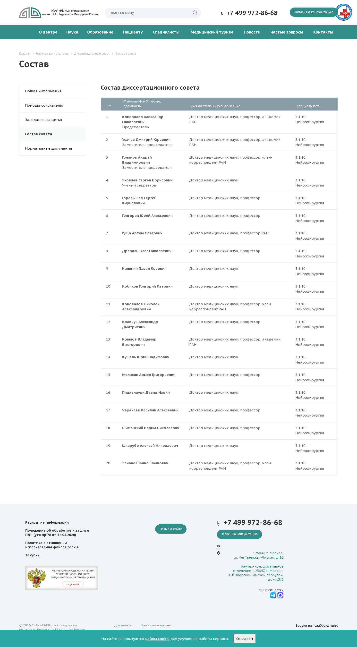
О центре (48, 32)
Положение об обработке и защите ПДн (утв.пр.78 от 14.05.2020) (57, 532)
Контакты (323, 32)
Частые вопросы (286, 32)
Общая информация (43, 91)
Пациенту (133, 32)
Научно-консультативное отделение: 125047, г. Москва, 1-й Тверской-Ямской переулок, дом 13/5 (256, 573)
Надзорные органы (156, 625)
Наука (72, 32)
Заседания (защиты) (43, 119)
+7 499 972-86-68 (252, 13)
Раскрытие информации (47, 522)
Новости (252, 32)
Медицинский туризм (212, 32)
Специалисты (166, 32)
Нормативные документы (48, 148)
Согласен (244, 638)
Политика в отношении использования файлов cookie (52, 545)
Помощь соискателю (44, 105)
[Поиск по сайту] (195, 13)
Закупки (32, 555)
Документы (123, 625)
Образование (100, 32)
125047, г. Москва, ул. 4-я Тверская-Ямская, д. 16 (258, 555)
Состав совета (38, 134)
